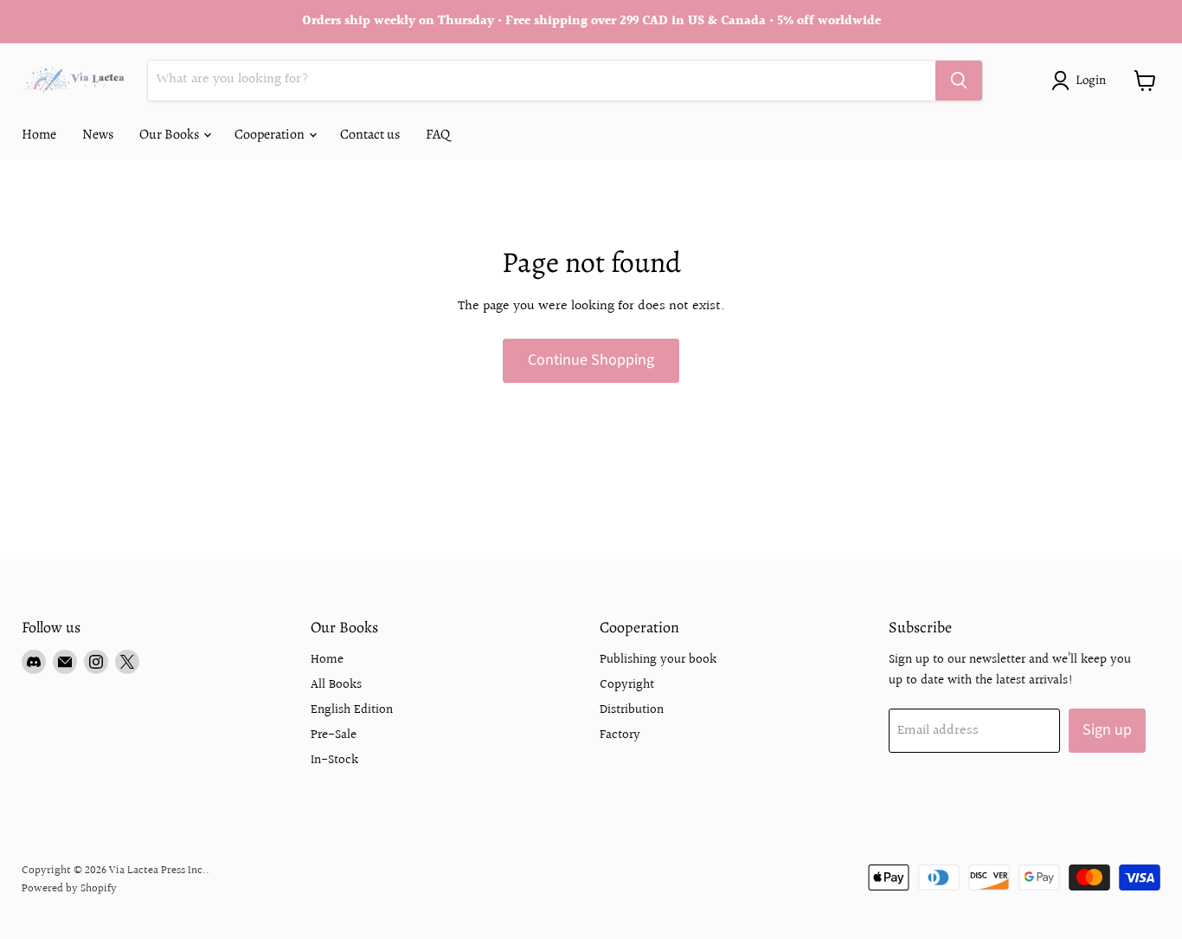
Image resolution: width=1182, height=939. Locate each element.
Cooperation (270, 134)
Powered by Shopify (69, 888)
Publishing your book (658, 660)
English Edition (352, 710)
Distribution (632, 710)
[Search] (958, 80)
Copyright (627, 685)
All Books (336, 685)
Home (39, 134)
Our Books (170, 134)
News (97, 134)
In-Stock (334, 760)
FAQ (438, 134)
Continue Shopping (591, 360)
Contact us (370, 134)
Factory (620, 735)
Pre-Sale (334, 735)
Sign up (1107, 730)
